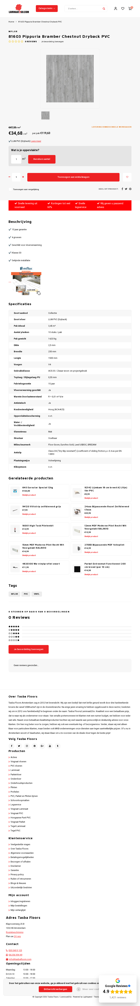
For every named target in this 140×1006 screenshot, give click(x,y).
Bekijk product (29, 495)
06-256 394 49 (15, 954)
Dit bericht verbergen (55, 989)
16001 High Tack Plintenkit (38, 525)
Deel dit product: (109, 189)
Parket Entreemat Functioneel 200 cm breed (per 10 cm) (105, 565)
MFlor (13, 31)
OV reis (17, 936)
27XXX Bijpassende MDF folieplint (104, 545)
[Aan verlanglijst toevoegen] (127, 177)
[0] (129, 8)
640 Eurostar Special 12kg (37, 487)
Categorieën (45, 8)
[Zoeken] (103, 8)
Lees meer (36, 141)
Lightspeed (87, 997)
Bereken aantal (41, 159)
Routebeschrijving (14, 932)
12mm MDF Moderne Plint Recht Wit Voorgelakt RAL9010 (106, 527)
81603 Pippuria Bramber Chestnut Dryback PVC (40, 22)
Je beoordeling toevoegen (52, 41)
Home (11, 22)
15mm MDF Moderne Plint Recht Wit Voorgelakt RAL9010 (43, 546)
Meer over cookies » (93, 989)
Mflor (14, 594)
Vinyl (36, 594)
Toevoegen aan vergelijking (26, 189)
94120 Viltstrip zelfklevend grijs (41, 506)
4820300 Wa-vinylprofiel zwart (41, 563)
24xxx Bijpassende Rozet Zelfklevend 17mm (107, 508)
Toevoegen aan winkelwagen (73, 177)
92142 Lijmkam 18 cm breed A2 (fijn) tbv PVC (106, 489)
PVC (26, 594)
